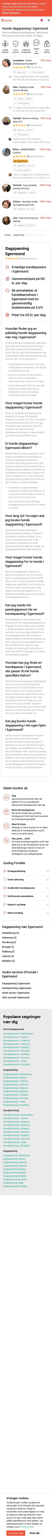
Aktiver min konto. (11, 12)
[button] (26, 871)
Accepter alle (16, 1533)
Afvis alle (35, 1533)
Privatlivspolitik (27, 1526)
